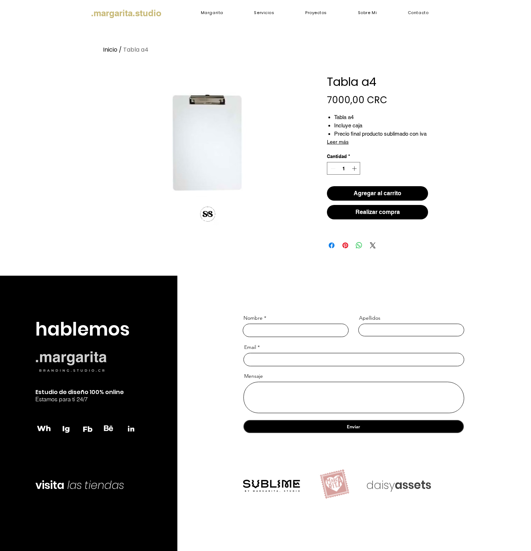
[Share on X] (372, 245)
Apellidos (369, 317)
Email (250, 347)
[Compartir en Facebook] (331, 245)
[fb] (88, 428)
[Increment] (355, 168)
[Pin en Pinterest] (345, 245)
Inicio (110, 49)
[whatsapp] (44, 428)
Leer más (338, 142)
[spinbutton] (344, 168)
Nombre (253, 317)
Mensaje (253, 376)
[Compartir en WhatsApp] (359, 245)
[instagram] (66, 428)
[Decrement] (332, 168)
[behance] (109, 428)
